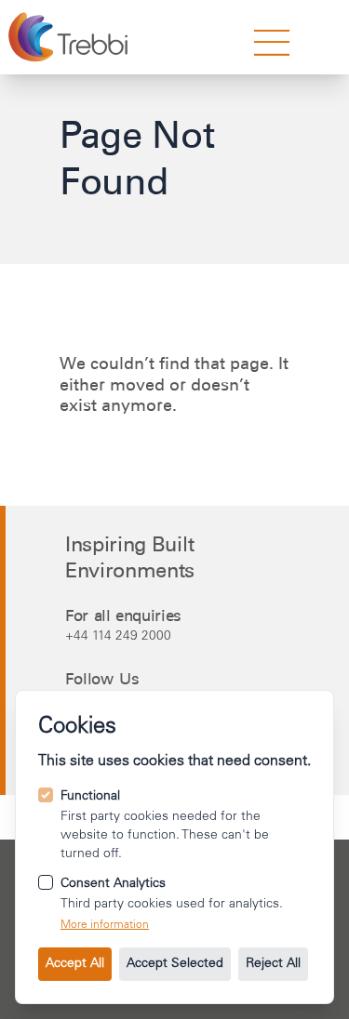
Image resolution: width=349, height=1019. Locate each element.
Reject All (273, 964)
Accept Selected (175, 964)
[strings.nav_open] (271, 43)
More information (104, 925)
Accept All (75, 964)
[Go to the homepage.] (70, 37)
